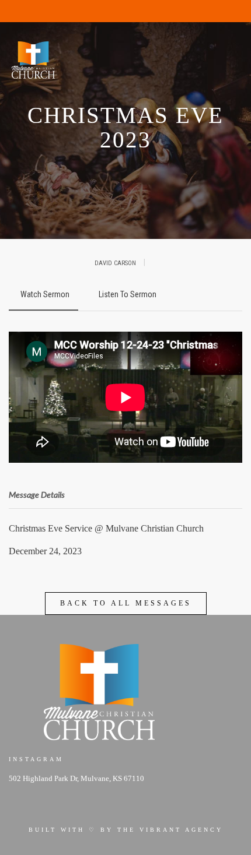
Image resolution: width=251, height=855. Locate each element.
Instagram (36, 759)
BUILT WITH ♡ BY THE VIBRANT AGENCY (126, 829)
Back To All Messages (125, 603)
